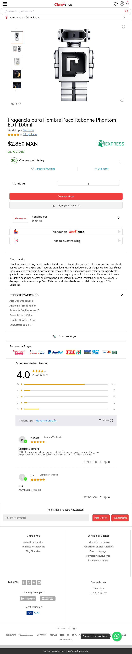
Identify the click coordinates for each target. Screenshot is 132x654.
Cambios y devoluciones (98, 555)
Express (110, 143)
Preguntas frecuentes (98, 560)
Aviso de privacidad (33, 542)
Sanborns (28, 130)
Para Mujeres (101, 517)
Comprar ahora (66, 196)
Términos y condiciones (33, 546)
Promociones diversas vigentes (98, 546)
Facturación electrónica (98, 542)
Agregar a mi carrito (69, 205)
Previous (16, 26)
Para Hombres (120, 517)
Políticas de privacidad (78, 651)
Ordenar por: (27, 420)
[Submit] (127, 11)
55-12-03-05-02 (98, 593)
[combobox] (66, 11)
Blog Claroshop (33, 551)
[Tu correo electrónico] (47, 517)
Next (16, 88)
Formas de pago (98, 551)
